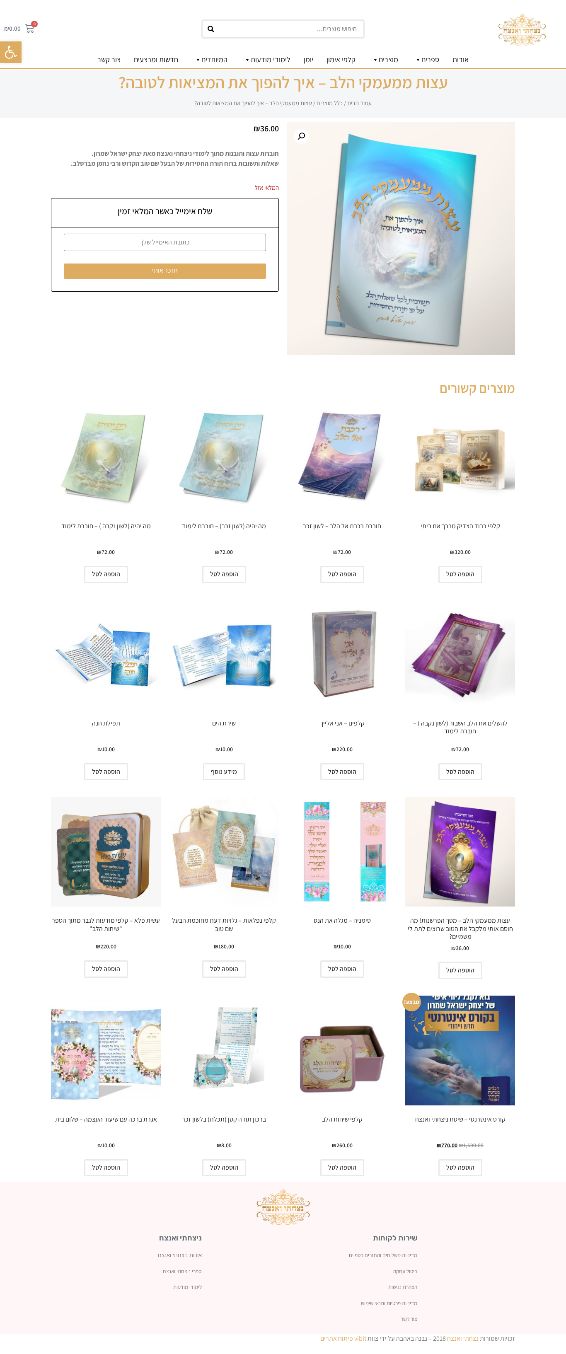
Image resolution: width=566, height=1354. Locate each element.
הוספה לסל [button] (460, 574)
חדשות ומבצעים (156, 59)
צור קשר (109, 59)
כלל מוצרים (330, 103)
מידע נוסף (224, 771)
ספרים (430, 59)
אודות (460, 59)
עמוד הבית (359, 103)
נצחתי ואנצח (463, 1338)
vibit (360, 1338)
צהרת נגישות (401, 1287)
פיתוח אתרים (336, 1338)
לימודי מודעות (270, 59)
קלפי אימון (341, 59)
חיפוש (210, 31)
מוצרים (388, 59)
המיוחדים (214, 59)
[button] (11, 52)
